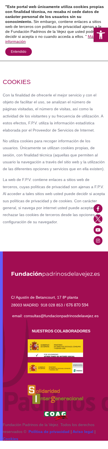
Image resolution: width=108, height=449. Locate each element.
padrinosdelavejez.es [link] (55, 274)
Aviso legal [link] (83, 432)
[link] (101, 35)
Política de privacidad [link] (49, 432)
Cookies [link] (10, 439)
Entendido (18, 52)
